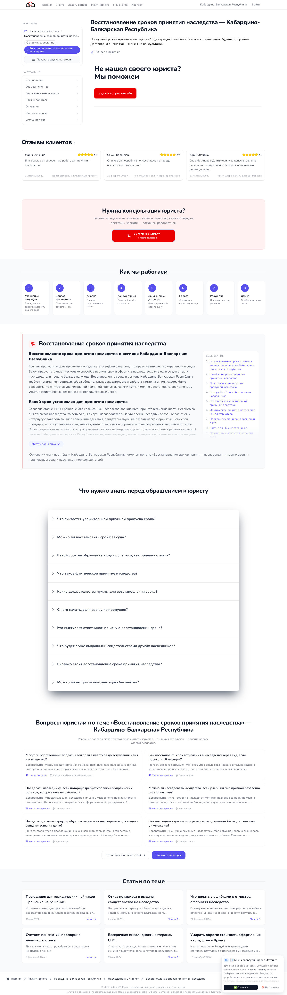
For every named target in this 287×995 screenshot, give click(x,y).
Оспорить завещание (40, 42)
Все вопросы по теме (123, 855)
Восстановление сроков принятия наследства (51, 50)
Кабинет (137, 5)
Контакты (216, 991)
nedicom (114, 987)
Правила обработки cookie (132, 991)
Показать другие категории (54, 59)
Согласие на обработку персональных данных (184, 991)
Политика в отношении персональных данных (91, 991)
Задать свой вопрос (169, 855)
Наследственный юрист (44, 31)
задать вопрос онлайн (115, 93)
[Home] (31, 4)
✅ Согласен (241, 987)
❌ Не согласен (270, 987)
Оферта (153, 991)
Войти (256, 4)
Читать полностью (44, 444)
